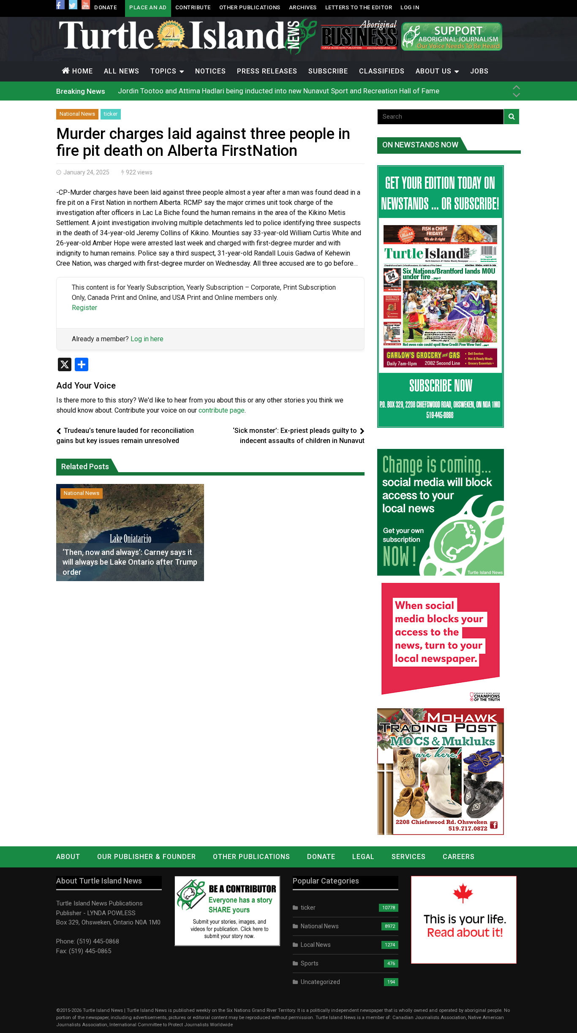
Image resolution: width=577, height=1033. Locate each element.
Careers (459, 857)
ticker (110, 114)
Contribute (193, 7)
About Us (434, 71)
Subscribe (328, 71)
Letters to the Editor (358, 7)
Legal (363, 857)
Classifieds (382, 71)
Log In (409, 7)
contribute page (222, 410)
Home (82, 71)
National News (77, 114)
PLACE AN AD (148, 7)
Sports (309, 963)
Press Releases (267, 71)
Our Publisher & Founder (146, 857)
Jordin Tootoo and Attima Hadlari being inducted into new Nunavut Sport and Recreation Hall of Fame (278, 91)
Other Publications (249, 7)
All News (121, 71)
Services (409, 857)
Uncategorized (320, 982)
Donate (105, 7)
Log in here (147, 339)
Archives (303, 7)
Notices (210, 71)
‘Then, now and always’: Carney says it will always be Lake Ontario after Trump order (130, 562)
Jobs (479, 71)
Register (84, 308)
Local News (316, 944)
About (68, 857)
